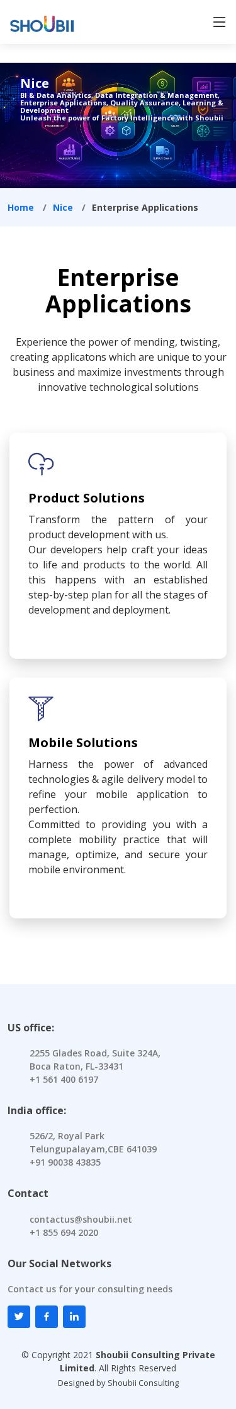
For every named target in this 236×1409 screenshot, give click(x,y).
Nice (63, 207)
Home (21, 207)
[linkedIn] (74, 1316)
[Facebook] (46, 1316)
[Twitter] (19, 1316)
